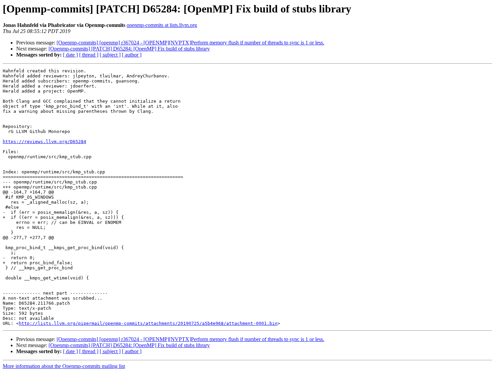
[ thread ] (88, 55)
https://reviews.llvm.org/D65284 (44, 141)
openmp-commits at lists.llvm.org (162, 25)
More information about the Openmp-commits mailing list (64, 366)
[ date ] (70, 55)
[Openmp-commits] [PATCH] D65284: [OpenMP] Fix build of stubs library (129, 49)
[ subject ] (110, 55)
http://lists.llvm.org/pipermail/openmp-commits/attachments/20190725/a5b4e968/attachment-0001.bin (148, 323)
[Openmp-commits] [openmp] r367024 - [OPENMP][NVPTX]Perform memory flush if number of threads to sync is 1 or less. (190, 42)
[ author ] (131, 55)
